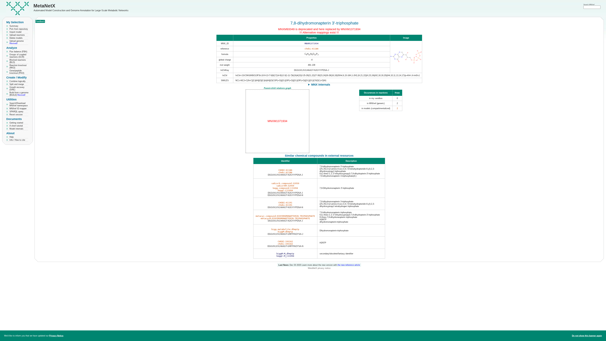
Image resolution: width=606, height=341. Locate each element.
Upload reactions (17, 35)
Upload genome (16, 42)
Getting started (16, 123)
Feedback (40, 21)
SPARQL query (16, 111)
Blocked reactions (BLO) (17, 61)
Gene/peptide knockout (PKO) (16, 71)
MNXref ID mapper (18, 108)
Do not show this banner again (587, 336)
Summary (13, 26)
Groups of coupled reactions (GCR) (17, 55)
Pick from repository (18, 29)
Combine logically (17, 81)
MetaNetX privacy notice (319, 268)
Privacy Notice (56, 336)
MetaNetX (44, 5)
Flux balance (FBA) (18, 51)
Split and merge (16, 84)
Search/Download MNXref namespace (18, 104)
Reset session (16, 114)
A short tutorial (16, 126)
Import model (15, 32)
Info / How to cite (17, 140)
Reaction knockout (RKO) (18, 66)
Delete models (16, 38)
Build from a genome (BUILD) (18, 93)
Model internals (16, 129)
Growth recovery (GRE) (16, 88)
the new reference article (349, 265)
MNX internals (320, 84)
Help (11, 137)
